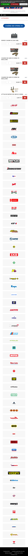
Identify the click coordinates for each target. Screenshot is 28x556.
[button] (25, 44)
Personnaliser (23, 4)
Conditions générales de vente (18, 551)
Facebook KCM (6, 551)
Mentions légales (8, 553)
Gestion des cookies (18, 553)
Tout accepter (5, 4)
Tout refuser (15, 4)
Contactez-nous (14, 554)
